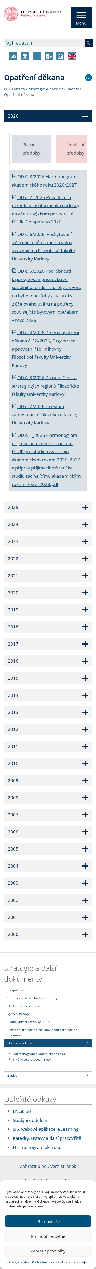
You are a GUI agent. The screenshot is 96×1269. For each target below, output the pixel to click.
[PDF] (88, 77)
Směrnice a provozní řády (32, 1059)
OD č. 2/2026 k (33, 406)
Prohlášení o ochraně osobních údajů (59, 1262)
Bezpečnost (16, 990)
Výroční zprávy (18, 1013)
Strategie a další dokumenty (54, 89)
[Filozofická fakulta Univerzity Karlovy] (33, 13)
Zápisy (12, 1075)
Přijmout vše (48, 1221)
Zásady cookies (18, 1262)
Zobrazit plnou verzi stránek (48, 1166)
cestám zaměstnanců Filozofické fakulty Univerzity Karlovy (45, 414)
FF (6, 89)
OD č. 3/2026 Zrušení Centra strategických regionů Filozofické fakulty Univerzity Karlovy (45, 385)
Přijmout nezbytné (48, 1236)
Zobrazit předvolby (48, 1251)
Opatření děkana (19, 94)
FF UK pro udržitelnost (23, 1006)
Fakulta (18, 89)
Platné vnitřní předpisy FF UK (28, 1021)
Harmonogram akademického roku (39, 1053)
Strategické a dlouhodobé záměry (32, 998)
